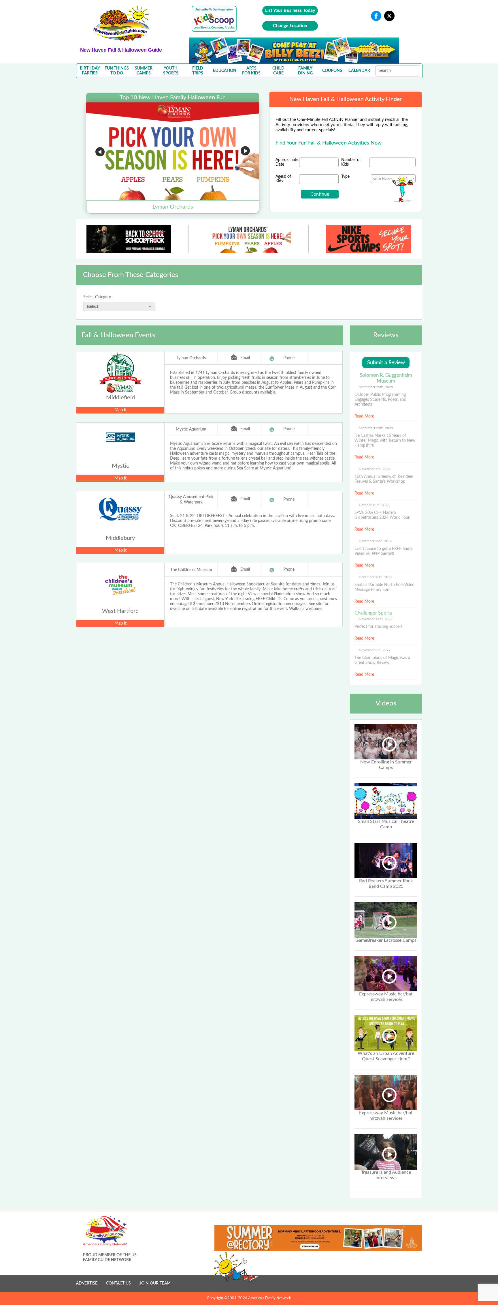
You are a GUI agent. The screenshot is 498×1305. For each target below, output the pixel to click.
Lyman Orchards (191, 358)
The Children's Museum (191, 570)
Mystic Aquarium (191, 429)
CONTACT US (118, 1283)
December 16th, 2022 (375, 577)
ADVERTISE (86, 1283)
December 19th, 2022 (375, 541)
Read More (364, 416)
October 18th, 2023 (374, 505)
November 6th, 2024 (375, 469)
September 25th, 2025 (376, 428)
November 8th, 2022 (375, 650)
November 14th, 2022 (376, 619)
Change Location (290, 25)
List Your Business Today (290, 10)
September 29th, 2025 (376, 387)
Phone (289, 358)
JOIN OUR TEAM (155, 1283)
